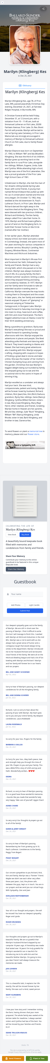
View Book (12, 534)
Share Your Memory (16, 569)
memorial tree (35, 431)
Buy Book (25, 534)
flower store (33, 434)
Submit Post (25, 611)
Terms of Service (31, 1052)
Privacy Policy (18, 1052)
